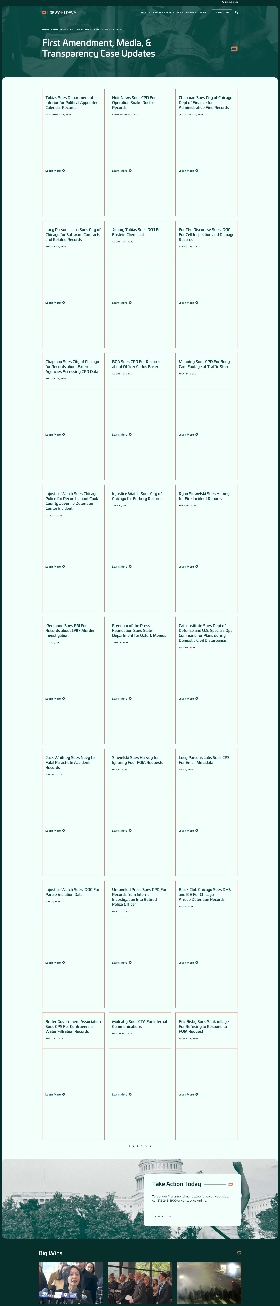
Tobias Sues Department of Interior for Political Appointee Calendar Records (72, 102)
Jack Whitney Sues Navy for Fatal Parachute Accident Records (71, 762)
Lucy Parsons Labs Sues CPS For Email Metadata (204, 760)
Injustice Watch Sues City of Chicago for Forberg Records (137, 496)
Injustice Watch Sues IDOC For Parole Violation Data (72, 892)
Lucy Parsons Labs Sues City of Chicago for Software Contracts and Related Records (73, 234)
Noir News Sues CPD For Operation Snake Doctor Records (134, 102)
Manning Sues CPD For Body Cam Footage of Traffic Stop (204, 364)
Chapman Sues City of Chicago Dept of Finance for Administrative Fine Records (205, 102)
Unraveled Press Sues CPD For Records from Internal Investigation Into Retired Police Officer (139, 897)
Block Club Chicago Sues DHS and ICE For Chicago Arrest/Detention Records (205, 894)
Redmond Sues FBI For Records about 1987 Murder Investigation (70, 630)
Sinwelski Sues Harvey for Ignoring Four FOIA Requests (137, 760)
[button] (149, 12)
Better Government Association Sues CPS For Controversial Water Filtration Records (73, 1026)
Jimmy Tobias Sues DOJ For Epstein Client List (137, 232)
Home (46, 29)
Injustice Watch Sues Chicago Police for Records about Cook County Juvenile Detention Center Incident (72, 501)
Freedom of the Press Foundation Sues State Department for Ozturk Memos (139, 630)
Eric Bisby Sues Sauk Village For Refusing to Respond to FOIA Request (204, 1026)
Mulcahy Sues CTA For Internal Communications (139, 1024)
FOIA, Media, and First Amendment (77, 29)
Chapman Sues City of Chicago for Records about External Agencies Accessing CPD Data (72, 366)
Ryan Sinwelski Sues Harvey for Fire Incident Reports (204, 496)
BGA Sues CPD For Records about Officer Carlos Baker (136, 364)
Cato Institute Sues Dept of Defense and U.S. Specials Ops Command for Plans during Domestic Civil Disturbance (205, 633)
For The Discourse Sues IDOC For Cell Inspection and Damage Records (206, 234)
